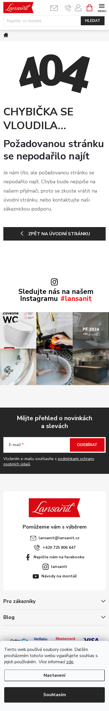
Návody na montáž (59, 576)
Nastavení (54, 675)
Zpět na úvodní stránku (59, 234)
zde (70, 662)
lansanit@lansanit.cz (59, 538)
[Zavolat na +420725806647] (68, 8)
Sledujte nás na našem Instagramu (55, 295)
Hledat (92, 20)
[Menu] (101, 7)
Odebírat (87, 444)
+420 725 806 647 (59, 547)
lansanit (59, 566)
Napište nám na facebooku (59, 557)
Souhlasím (54, 695)
